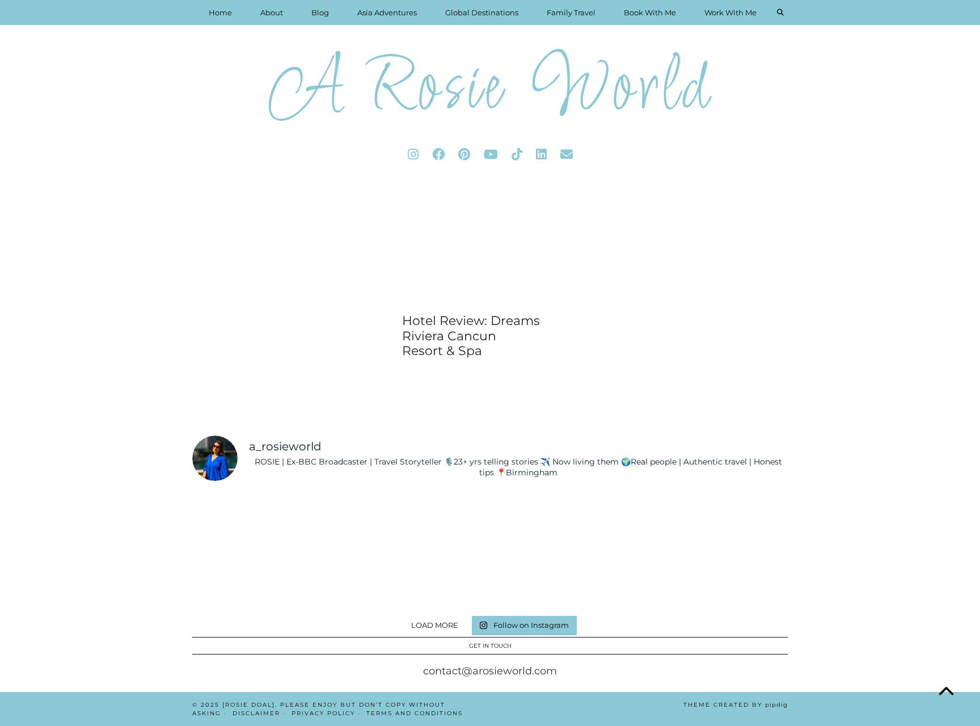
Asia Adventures (387, 12)
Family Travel (571, 12)
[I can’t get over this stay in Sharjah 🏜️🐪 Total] (239, 521)
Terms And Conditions (414, 713)
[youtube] (491, 154)
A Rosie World (490, 90)
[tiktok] (517, 154)
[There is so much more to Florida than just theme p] (340, 521)
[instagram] (413, 154)
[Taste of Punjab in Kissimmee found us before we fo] (740, 521)
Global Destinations (481, 12)
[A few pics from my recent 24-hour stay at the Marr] (740, 580)
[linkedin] (541, 154)
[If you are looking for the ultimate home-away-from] (340, 580)
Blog (320, 12)
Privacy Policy (323, 713)
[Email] (566, 154)
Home (220, 12)
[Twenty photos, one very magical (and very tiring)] (540, 580)
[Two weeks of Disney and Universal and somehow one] (540, 521)
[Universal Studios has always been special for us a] (239, 580)
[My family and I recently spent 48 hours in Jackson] (640, 580)
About (271, 12)
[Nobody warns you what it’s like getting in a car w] (640, 521)
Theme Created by (735, 704)
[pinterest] (464, 154)
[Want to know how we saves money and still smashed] (439, 580)
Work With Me (730, 12)
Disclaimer (256, 713)
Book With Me (650, 12)
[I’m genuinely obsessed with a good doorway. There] (439, 521)
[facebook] (438, 154)
